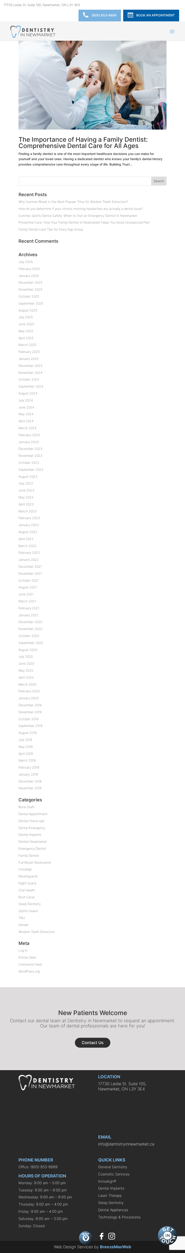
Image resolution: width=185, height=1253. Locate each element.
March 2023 (27, 511)
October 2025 (28, 296)
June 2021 (26, 594)
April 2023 (26, 504)
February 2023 (29, 518)
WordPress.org (29, 971)
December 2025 (30, 282)
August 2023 (27, 476)
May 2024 (25, 414)
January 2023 (28, 525)
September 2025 (30, 303)
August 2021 (27, 587)
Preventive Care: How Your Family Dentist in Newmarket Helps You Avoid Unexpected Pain (84, 222)
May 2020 (25, 670)
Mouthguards (28, 876)
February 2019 (28, 767)
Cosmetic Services (114, 1174)
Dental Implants (29, 834)
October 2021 (28, 580)
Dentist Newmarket (32, 841)
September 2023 (30, 469)
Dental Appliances (113, 1210)
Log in (22, 950)
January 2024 (28, 442)
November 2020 (30, 629)
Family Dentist (28, 855)
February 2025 (29, 352)
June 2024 (26, 407)
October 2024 (28, 379)
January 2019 (28, 774)
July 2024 (25, 400)
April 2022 (26, 539)
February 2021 (28, 608)
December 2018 (30, 781)
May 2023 (25, 497)
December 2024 (30, 366)
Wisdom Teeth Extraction (36, 932)
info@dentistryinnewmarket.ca (126, 1144)
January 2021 (28, 615)
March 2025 (27, 345)
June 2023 (26, 490)
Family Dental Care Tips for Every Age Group (50, 229)
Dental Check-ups (31, 821)
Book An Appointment (155, 15)
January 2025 (28, 359)
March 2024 (27, 428)
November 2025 (30, 289)
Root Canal (26, 897)
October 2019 (28, 719)
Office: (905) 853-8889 (38, 1167)
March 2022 (27, 546)
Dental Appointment (32, 814)
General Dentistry (112, 1167)
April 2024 (26, 421)
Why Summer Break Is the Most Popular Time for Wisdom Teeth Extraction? (73, 202)
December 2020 (30, 622)
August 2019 (27, 733)
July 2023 (25, 483)
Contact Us (93, 1042)
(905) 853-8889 (103, 15)
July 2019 (25, 740)
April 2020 (25, 677)
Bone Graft (26, 807)
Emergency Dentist (32, 848)
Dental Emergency (31, 828)
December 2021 (30, 566)
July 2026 (25, 262)
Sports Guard (28, 911)
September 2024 (30, 386)
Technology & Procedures (119, 1217)
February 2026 (29, 269)
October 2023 (28, 462)
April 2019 (25, 753)
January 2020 (28, 698)
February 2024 (29, 435)
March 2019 (27, 760)
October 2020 (28, 636)
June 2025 (26, 324)
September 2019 (30, 726)
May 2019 (25, 747)
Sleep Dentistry (29, 904)
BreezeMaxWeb (115, 1246)
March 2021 (27, 601)
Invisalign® (107, 1181)
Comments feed (30, 964)
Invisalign (25, 869)
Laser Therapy (110, 1195)
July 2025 (25, 317)
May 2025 (25, 331)
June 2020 (26, 663)
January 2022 (28, 559)
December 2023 (30, 449)
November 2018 (30, 788)
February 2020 (29, 691)
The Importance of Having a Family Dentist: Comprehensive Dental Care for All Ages (83, 143)
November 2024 (30, 372)
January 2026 (28, 276)
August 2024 (27, 393)
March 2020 (27, 684)
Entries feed (27, 957)
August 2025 (27, 310)
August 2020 (27, 650)
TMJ (21, 918)
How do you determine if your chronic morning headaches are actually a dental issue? (80, 209)
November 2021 (30, 573)
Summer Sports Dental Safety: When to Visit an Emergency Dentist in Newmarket (77, 215)
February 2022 (29, 552)
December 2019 (30, 705)
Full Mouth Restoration (34, 862)
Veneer (23, 925)
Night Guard (27, 883)
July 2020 (25, 656)
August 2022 (27, 532)
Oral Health (26, 890)
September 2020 (30, 643)
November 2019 (30, 712)
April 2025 (25, 338)
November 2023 (30, 455)
